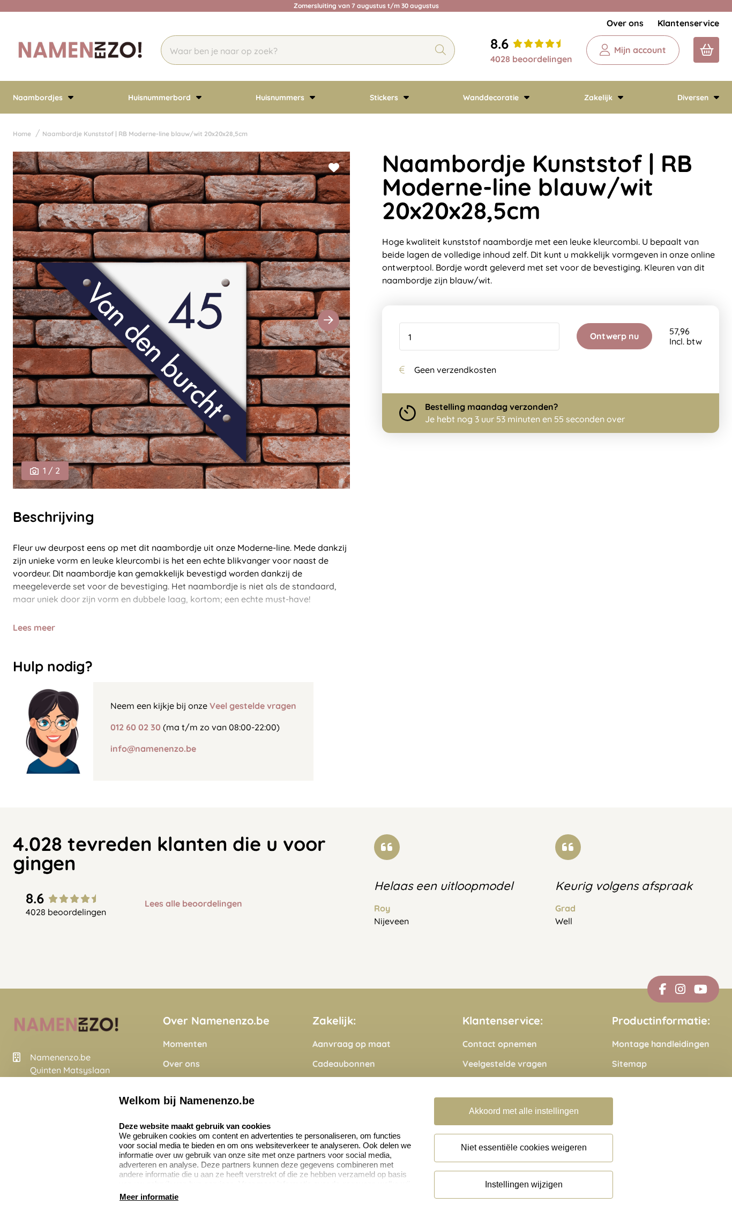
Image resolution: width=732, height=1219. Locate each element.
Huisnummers (281, 97)
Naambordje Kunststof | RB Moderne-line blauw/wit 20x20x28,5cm (145, 134)
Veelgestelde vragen (504, 1064)
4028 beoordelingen (531, 59)
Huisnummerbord (160, 97)
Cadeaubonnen (343, 1064)
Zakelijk (599, 97)
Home (22, 134)
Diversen (694, 97)
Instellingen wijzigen (524, 1184)
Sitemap (629, 1064)
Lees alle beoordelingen (193, 904)
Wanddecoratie (492, 97)
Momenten (185, 1044)
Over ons (625, 23)
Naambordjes (39, 97)
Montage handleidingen (660, 1044)
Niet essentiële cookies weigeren (524, 1147)
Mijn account (640, 49)
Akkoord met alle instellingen (524, 1111)
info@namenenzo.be (153, 748)
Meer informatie (148, 1196)
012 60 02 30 (135, 727)
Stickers (385, 97)
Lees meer (34, 627)
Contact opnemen (499, 1044)
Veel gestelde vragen (253, 705)
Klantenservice (688, 23)
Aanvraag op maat (351, 1044)
